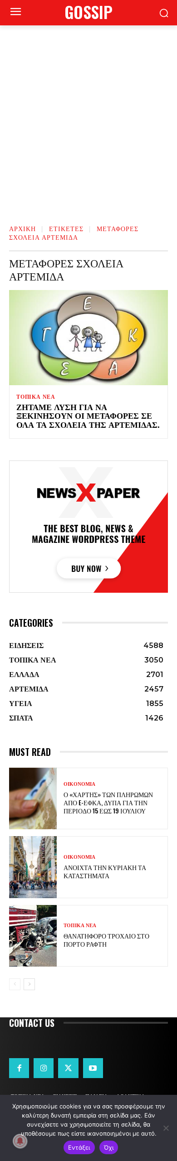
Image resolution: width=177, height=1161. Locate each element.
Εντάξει (79, 1147)
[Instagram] (44, 1068)
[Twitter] (68, 1068)
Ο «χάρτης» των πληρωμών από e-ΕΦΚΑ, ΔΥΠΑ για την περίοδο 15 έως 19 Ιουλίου (108, 802)
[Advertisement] (88, 118)
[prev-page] (14, 984)
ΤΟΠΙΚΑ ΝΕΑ (35, 397)
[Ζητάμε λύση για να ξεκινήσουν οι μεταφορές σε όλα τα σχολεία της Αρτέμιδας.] (88, 337)
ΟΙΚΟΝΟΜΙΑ (79, 784)
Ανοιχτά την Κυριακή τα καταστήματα (105, 871)
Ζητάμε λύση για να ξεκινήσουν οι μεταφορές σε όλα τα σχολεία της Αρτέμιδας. (87, 416)
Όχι (109, 1147)
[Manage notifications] (20, 1141)
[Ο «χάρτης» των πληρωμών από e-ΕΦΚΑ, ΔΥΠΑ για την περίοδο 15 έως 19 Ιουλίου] (33, 799)
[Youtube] (93, 1068)
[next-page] (29, 984)
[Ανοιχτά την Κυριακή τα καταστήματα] (33, 867)
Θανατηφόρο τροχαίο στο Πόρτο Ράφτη (106, 939)
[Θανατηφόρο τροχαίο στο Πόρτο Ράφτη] (33, 936)
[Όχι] (165, 1127)
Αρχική (22, 228)
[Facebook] (19, 1068)
